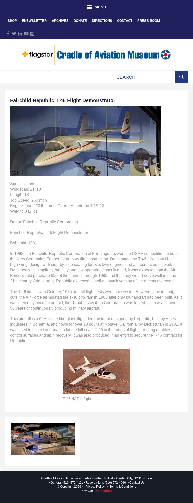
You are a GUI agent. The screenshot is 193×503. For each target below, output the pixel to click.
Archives (60, 21)
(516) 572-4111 (72, 482)
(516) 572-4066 (115, 482)
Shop (12, 21)
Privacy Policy (95, 486)
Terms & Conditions (123, 486)
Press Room (148, 21)
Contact (124, 21)
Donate (80, 21)
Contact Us (136, 482)
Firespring (105, 491)
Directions (102, 21)
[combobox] (144, 77)
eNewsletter (34, 21)
